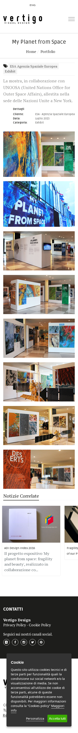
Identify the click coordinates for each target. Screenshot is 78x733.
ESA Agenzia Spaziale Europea (33, 66)
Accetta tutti (57, 718)
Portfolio (48, 51)
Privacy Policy (14, 624)
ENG (33, 5)
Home (31, 51)
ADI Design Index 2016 (19, 548)
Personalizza (35, 718)
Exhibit (10, 71)
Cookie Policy (40, 624)
